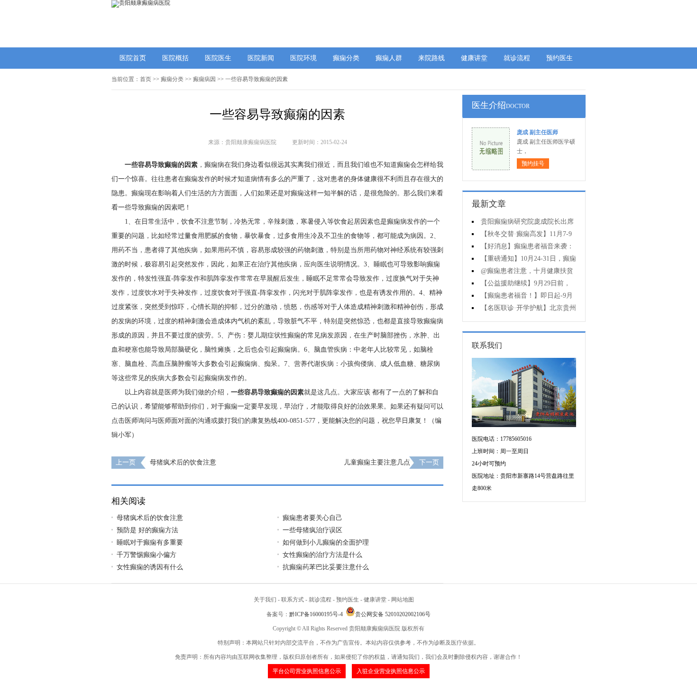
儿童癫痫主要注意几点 (377, 462)
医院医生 (218, 58)
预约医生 (559, 58)
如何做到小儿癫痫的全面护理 (326, 542)
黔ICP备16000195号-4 (316, 614)
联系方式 (292, 599)
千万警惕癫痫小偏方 (146, 554)
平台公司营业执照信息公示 (307, 671)
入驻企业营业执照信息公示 (391, 671)
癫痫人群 (389, 58)
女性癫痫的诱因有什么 (150, 567)
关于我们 (265, 599)
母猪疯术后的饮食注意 (183, 462)
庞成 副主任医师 (537, 132)
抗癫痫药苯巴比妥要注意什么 (326, 567)
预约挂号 (533, 163)
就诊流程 (517, 58)
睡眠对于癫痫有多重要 (150, 542)
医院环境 (303, 58)
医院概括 (175, 58)
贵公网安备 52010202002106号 (393, 614)
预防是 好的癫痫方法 (147, 530)
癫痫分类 (346, 58)
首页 (145, 79)
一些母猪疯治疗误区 (312, 530)
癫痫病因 (204, 79)
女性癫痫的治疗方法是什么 (322, 554)
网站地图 (402, 599)
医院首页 (132, 58)
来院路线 (431, 58)
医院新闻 (261, 58)
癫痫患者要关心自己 (312, 517)
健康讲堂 (474, 58)
